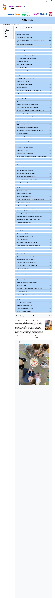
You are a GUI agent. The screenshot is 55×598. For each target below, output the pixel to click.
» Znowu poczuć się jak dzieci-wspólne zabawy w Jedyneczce (34, 58)
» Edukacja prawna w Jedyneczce (34, 239)
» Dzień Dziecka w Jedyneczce (34, 52)
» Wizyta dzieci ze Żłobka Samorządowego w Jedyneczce (34, 141)
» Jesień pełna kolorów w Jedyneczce (34, 271)
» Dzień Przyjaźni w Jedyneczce (34, 50)
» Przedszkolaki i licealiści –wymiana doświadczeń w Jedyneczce (34, 127)
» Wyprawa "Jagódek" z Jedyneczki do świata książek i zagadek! (34, 228)
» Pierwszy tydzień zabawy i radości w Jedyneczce (34, 308)
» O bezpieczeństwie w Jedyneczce (34, 250)
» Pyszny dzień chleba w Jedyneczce (34, 268)
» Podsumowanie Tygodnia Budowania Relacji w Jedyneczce (34, 282)
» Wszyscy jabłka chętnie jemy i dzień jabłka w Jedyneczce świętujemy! (34, 294)
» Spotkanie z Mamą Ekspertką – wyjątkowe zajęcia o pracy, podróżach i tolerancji (34, 199)
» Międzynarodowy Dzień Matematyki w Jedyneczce (34, 124)
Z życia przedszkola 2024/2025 (7, 30)
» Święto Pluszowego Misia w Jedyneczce (34, 202)
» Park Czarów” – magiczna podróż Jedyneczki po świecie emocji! (34, 104)
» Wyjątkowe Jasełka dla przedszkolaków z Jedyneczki (34, 173)
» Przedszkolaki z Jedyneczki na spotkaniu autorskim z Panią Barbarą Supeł (34, 216)
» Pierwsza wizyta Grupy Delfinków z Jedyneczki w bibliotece (34, 136)
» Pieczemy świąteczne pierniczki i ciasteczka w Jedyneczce (34, 179)
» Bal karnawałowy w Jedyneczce (34, 144)
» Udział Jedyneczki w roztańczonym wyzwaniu (34, 170)
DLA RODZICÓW (18, 14)
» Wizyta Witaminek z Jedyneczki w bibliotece (34, 302)
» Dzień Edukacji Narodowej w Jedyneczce (34, 273)
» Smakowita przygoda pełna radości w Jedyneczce (34, 153)
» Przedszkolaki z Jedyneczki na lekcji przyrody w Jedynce (34, 262)
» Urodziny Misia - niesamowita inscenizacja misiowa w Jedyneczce (34, 207)
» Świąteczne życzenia (34, 93)
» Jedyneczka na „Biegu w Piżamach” (34, 291)
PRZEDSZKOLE (10, 14)
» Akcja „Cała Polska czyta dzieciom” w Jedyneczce (34, 72)
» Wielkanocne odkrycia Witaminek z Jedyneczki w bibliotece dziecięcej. (34, 90)
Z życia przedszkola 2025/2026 (15, 24)
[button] (47, 475)
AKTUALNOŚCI (9, 24)
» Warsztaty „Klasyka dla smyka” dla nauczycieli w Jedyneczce (34, 213)
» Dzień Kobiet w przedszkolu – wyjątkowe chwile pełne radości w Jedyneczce (34, 130)
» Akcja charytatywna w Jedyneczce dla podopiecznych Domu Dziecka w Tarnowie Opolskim (34, 156)
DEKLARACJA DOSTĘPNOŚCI (43, 14)
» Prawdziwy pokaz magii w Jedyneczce (34, 276)
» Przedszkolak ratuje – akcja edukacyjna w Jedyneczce (34, 116)
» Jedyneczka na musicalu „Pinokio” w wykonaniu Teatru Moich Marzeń (34, 219)
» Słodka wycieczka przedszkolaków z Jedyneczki (34, 37)
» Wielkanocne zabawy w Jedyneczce (34, 98)
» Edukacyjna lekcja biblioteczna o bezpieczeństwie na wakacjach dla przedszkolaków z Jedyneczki (34, 41)
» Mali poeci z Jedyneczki (34, 253)
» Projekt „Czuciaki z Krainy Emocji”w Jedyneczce (34, 236)
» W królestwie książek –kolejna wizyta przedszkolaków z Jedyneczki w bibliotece (34, 110)
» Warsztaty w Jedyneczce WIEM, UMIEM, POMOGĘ (34, 196)
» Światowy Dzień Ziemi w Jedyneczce (34, 81)
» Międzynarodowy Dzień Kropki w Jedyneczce (34, 305)
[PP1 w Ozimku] (5, 7)
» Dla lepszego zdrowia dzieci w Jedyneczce (34, 311)
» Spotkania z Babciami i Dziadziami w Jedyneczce (34, 159)
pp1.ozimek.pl (4, 24)
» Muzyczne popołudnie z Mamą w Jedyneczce (34, 64)
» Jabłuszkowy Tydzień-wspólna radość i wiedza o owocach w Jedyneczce (34, 288)
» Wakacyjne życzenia (34, 31)
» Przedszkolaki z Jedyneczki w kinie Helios (34, 184)
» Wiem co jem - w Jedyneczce (34, 87)
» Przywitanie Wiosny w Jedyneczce (34, 118)
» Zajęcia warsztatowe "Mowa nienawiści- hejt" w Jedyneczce (34, 265)
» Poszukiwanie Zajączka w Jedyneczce (34, 95)
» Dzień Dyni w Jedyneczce (34, 248)
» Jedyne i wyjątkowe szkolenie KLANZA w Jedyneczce (34, 233)
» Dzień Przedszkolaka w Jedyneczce (34, 299)
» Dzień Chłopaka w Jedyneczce (34, 285)
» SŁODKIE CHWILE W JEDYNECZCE (34, 150)
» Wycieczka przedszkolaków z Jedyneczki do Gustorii (34, 55)
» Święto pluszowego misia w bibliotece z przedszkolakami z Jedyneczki (34, 210)
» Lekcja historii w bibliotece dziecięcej (34, 75)
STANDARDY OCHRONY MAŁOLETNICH (26, 14)
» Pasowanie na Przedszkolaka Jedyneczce (34, 222)
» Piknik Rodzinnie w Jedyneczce (34, 61)
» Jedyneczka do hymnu (34, 230)
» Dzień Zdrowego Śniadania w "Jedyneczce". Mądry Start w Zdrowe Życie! (34, 225)
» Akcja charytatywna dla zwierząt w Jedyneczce (34, 84)
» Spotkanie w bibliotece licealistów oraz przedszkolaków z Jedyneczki (34, 245)
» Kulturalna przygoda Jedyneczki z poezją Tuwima (34, 121)
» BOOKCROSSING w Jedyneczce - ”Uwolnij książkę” (34, 78)
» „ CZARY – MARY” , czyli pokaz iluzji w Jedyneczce (34, 139)
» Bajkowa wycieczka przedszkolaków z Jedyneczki (34, 44)
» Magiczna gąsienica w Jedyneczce (34, 101)
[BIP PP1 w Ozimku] (51, 0)
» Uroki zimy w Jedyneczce (34, 164)
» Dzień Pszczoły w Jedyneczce (34, 67)
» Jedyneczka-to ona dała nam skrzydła (34, 34)
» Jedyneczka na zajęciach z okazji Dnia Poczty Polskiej (34, 259)
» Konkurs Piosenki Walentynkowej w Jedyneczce (34, 147)
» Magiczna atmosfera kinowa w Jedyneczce (34, 161)
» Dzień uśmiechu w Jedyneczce (34, 279)
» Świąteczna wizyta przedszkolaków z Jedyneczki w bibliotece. (34, 107)
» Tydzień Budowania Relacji (34, 296)
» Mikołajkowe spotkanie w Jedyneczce (34, 187)
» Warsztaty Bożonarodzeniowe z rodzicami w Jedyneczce (34, 176)
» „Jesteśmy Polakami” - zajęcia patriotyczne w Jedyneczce (34, 242)
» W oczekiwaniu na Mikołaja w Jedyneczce (34, 193)
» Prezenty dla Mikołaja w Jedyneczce (34, 190)
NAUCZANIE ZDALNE (36, 14)
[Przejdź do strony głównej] (4, 14)
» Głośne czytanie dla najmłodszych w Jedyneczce (34, 182)
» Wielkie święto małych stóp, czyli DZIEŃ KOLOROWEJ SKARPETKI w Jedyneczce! (34, 113)
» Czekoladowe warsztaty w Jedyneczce (34, 70)
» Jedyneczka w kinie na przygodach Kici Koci (34, 205)
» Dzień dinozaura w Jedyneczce (34, 133)
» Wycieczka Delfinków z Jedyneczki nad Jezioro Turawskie (34, 47)
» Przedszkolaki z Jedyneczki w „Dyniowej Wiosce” (34, 256)
